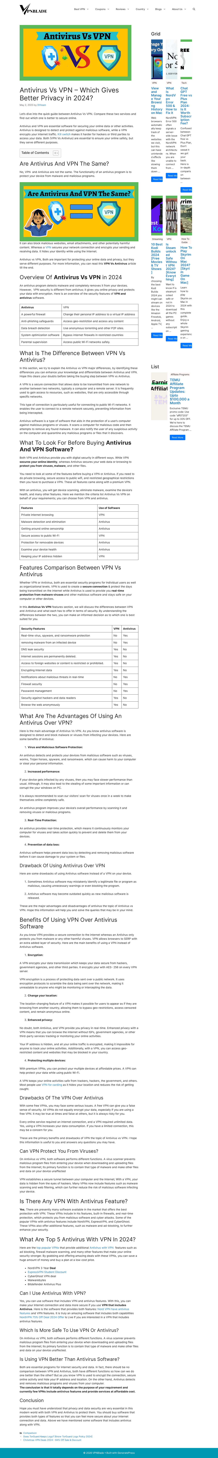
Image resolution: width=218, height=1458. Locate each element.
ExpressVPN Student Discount (47, 1272)
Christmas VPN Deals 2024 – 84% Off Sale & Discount (52, 1440)
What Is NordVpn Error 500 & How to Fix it (171, 101)
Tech (184, 82)
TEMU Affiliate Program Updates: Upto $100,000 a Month (179, 391)
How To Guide (185, 241)
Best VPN (79, 9)
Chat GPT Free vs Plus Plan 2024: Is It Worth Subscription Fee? (186, 106)
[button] (194, 9)
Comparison (30, 1433)
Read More (158, 179)
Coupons (100, 9)
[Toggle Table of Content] (54, 153)
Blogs (158, 9)
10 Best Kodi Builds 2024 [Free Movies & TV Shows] (157, 258)
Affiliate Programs (180, 374)
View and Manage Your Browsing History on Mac (156, 101)
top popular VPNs (48, 1247)
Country (140, 9)
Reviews (120, 9)
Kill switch (64, 134)
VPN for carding (52, 1084)
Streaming (157, 239)
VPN (48, 247)
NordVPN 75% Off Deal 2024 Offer (42, 1317)
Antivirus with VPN (102, 1247)
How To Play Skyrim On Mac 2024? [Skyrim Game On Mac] (186, 265)
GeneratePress (126, 1452)
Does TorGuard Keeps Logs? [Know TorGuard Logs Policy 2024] (57, 1436)
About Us (177, 9)
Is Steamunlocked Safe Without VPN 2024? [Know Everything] (171, 262)
